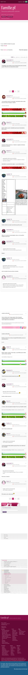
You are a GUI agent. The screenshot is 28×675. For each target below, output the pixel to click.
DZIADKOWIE (6, 588)
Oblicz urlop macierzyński (6, 634)
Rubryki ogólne (14, 633)
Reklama (3, 647)
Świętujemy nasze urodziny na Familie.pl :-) (10, 561)
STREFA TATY (6, 589)
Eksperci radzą (14, 632)
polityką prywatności (5, 666)
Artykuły (18, 648)
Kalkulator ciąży (4, 633)
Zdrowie (6, 583)
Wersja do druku (10, 207)
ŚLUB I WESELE (6, 584)
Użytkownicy (14, 639)
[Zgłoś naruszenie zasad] (13, 62)
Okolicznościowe (22, 634)
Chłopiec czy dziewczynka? (6, 635)
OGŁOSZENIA (6, 570)
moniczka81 (9, 60)
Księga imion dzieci (5, 636)
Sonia (7, 401)
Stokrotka (8, 370)
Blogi (18, 647)
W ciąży (12, 648)
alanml (8, 346)
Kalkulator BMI (4, 638)
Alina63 (8, 122)
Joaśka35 (8, 174)
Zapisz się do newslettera (5, 18)
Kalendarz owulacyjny (5, 630)
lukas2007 (8, 276)
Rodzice (13, 636)
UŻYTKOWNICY (6, 590)
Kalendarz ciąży (4, 632)
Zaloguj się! (4, 16)
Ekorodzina (14, 631)
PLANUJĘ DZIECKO (7, 585)
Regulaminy (4, 648)
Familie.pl (5, 49)
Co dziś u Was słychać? (7, 562)
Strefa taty (14, 638)
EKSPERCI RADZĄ (7, 572)
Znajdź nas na (20, 1)
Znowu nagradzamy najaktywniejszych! (10, 566)
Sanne (7, 481)
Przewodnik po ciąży (5, 631)
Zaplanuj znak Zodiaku (5, 643)
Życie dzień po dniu (22, 631)
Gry (2, 639)
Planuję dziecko (15, 635)
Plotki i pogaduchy (8, 579)
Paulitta (8, 423)
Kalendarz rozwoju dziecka (6, 637)
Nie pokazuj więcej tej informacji (20, 668)
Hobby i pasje (21, 633)
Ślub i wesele (14, 634)
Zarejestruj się (9, 16)
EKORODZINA (6, 571)
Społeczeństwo (21, 632)
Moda (6, 578)
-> (18, 91)
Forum (2, 43)
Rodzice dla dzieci (5, 642)
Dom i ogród (7, 576)
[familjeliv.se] (26, 2)
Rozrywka (13, 43)
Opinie (20, 630)
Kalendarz (3, 641)
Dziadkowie (14, 637)
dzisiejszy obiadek (6, 565)
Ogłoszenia (14, 630)
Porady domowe (15, 640)
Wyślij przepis (9, 208)
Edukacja (3, 640)
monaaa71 (8, 95)
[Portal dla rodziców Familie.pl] (8, 9)
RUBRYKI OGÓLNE (7, 43)
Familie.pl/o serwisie (8, 577)
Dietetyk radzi (7, 575)
